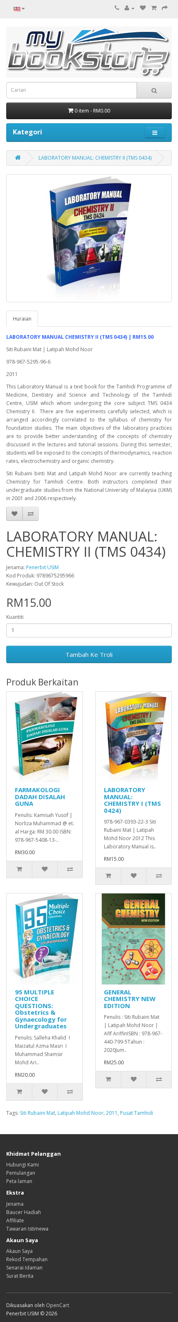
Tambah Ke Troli (89, 654)
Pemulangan (20, 1172)
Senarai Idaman (24, 1267)
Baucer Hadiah (23, 1212)
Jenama (15, 1203)
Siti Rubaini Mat (37, 1112)
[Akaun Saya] (130, 8)
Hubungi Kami (22, 1164)
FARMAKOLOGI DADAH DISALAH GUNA (40, 796)
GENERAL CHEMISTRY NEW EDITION (130, 999)
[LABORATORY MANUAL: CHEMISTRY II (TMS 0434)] (89, 238)
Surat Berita (20, 1275)
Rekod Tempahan (27, 1259)
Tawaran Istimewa (27, 1228)
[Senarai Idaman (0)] (143, 8)
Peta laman (19, 1181)
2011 (112, 1112)
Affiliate (15, 1220)
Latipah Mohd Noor (80, 1112)
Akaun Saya (19, 1251)
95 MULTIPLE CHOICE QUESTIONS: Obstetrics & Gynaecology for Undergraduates (41, 1009)
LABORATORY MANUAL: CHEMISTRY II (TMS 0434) (95, 157)
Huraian (22, 318)
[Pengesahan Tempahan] (165, 8)
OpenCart (57, 1305)
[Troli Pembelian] (153, 8)
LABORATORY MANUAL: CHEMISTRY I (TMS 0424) (132, 800)
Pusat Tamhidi (136, 1112)
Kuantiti (15, 616)
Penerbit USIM (42, 567)
